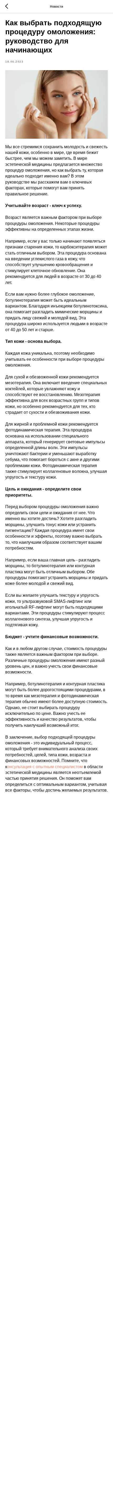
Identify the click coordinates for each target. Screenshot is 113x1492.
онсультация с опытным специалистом (45, 766)
